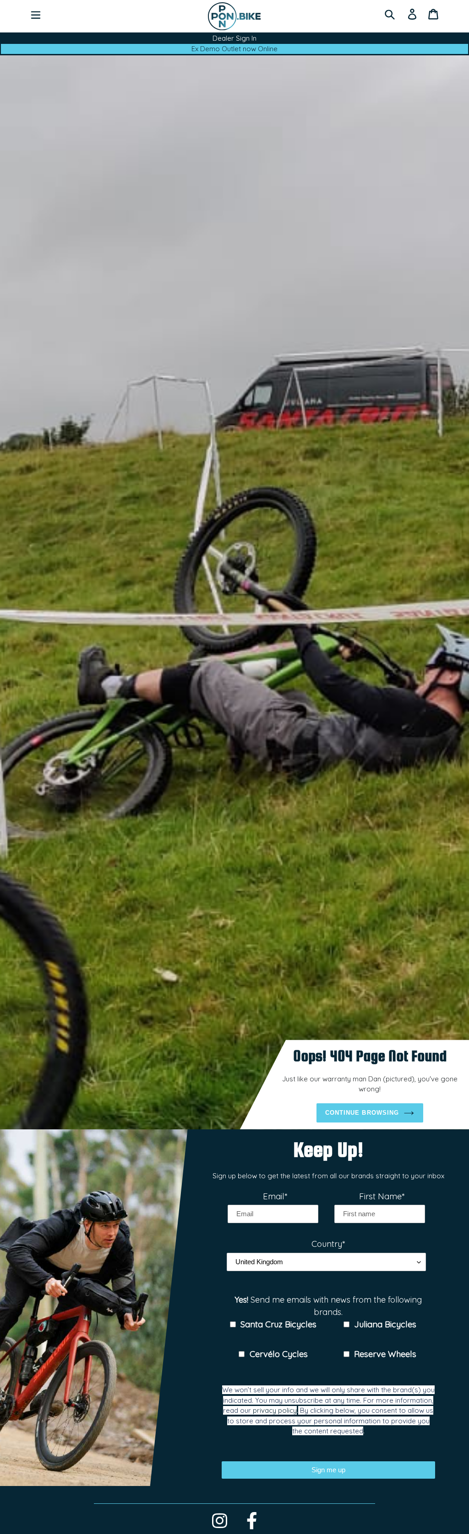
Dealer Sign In (234, 38)
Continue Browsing (362, 1112)
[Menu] (35, 14)
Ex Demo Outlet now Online (234, 48)
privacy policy (275, 1410)
